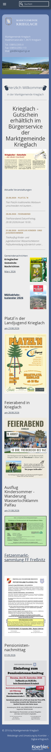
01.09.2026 (9, 655)
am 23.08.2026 (11, 328)
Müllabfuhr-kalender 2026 (13, 296)
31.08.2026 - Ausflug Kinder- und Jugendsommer (24, 231)
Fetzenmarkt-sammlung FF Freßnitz (24, 557)
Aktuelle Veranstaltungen (18, 189)
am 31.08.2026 (11, 510)
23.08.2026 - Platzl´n (17, 197)
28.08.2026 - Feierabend (18, 214)
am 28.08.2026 (11, 412)
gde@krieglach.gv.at (20, 51)
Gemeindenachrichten (16, 255)
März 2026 (10, 271)
